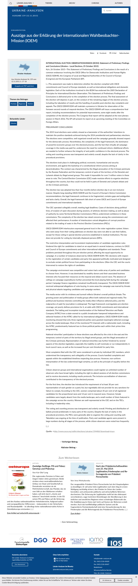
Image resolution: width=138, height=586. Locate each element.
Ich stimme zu (107, 580)
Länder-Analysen (24, 3)
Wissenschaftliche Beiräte (102, 570)
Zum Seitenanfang (69, 522)
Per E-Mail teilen (62, 561)
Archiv (72, 3)
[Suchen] (104, 10)
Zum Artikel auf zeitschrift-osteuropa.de (23, 513)
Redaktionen (98, 567)
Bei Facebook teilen (63, 558)
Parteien (14, 104)
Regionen (22, 104)
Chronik (95, 3)
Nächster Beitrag (68, 448)
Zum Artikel (75, 513)
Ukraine (13, 123)
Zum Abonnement (20, 564)
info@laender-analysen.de (102, 558)
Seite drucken (124, 53)
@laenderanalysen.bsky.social (63, 569)
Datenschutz (44, 578)
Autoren (119, 3)
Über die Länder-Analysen (102, 573)
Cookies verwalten (123, 580)
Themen (48, 3)
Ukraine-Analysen (28, 10)
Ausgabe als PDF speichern (24, 86)
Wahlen (30, 104)
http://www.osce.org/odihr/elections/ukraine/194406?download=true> (84, 431)
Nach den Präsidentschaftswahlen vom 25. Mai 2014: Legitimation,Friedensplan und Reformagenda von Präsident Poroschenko (112, 471)
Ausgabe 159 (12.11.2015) (25, 16)
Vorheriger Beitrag (70, 442)
